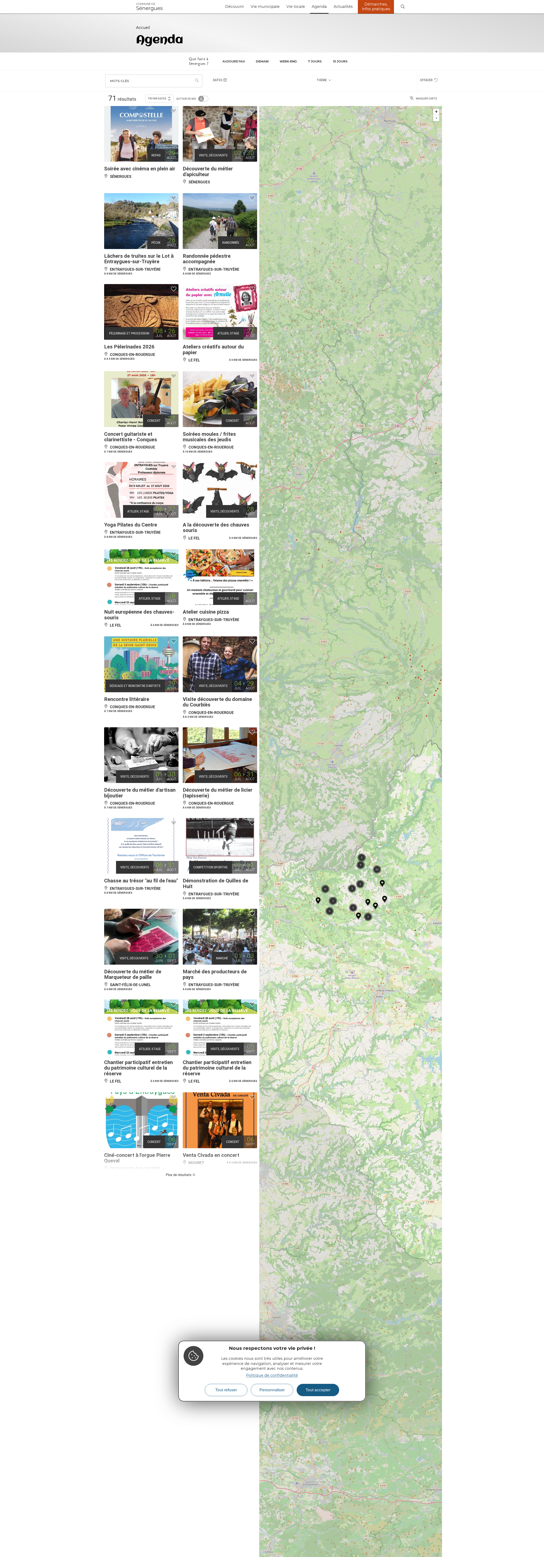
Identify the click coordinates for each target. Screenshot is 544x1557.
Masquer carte (426, 98)
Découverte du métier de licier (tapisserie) (217, 792)
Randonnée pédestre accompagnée (207, 259)
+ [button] (436, 111)
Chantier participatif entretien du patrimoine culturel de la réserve (138, 1068)
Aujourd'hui (233, 61)
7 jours (315, 61)
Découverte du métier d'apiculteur (208, 171)
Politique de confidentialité (272, 1375)
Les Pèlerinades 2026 (129, 347)
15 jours (340, 61)
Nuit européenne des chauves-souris (139, 614)
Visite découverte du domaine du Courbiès (217, 702)
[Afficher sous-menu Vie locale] (306, 6)
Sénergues (149, 7)
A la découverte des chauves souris (216, 527)
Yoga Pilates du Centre (130, 525)
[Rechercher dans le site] (402, 7)
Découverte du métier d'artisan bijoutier (140, 792)
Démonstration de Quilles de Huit (215, 883)
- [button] (436, 118)
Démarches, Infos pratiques (376, 6)
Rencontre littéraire (126, 699)
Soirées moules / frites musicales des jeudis (209, 437)
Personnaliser (272, 1390)
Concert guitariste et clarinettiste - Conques (130, 437)
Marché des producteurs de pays (215, 974)
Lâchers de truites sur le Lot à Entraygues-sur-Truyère (139, 259)
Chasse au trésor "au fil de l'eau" (141, 881)
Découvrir (234, 6)
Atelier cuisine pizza (206, 612)
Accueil (143, 27)
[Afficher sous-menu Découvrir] (245, 6)
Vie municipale (265, 6)
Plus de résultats (179, 1175)
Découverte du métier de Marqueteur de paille (132, 974)
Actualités (343, 6)
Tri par (157, 98)
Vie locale (295, 6)
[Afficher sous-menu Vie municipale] (281, 6)
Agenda (319, 6)
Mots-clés (119, 80)
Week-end (288, 61)
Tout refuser (226, 1390)
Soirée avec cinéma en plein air (139, 169)
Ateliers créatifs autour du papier (213, 349)
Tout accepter (318, 1390)
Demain (262, 61)
